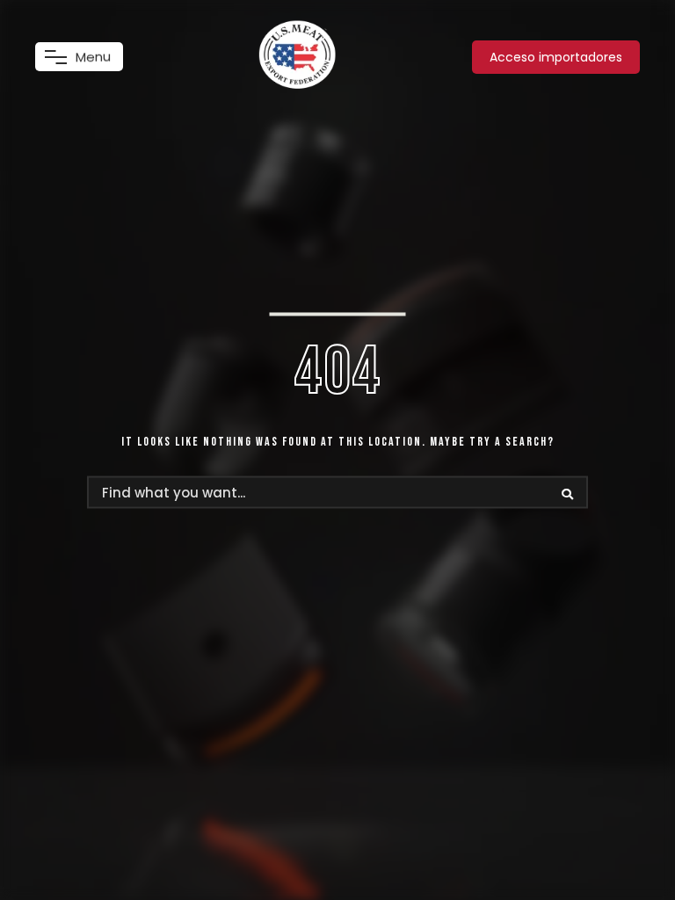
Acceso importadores (556, 57)
